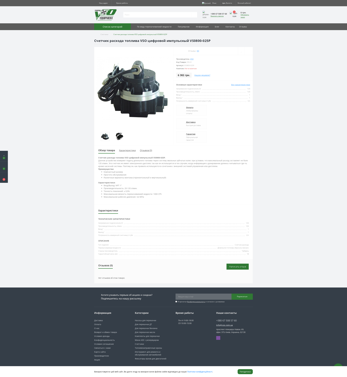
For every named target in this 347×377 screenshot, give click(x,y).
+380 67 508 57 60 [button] (226, 320)
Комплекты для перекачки (147, 336)
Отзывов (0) (146, 150)
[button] (102, 3)
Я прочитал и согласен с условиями (201, 302)
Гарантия (190, 134)
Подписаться (242, 296)
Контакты (230, 26)
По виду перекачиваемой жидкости (154, 26)
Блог (217, 26)
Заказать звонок (217, 16)
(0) (198, 51)
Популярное (184, 26)
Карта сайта (100, 352)
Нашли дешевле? (202, 75)
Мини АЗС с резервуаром (147, 340)
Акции (97, 359)
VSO (192, 59)
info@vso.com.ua (224, 325)
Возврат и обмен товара (105, 332)
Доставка (190, 122)
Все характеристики (240, 84)
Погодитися (245, 371)
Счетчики (104, 34)
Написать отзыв (237, 266)
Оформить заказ (245, 16)
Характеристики (127, 150)
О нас (96, 328)
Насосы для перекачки (145, 320)
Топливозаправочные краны (148, 348)
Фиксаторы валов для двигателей (150, 358)
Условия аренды (102, 336)
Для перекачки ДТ (143, 324)
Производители (101, 355)
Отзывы (243, 26)
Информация (202, 26)
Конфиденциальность (196, 302)
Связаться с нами (102, 348)
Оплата (189, 107)
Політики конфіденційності (199, 371)
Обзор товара (106, 150)
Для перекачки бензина (146, 328)
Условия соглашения (104, 344)
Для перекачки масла (145, 332)
